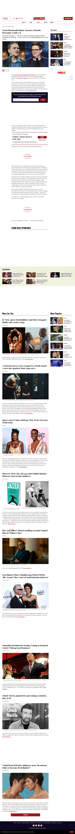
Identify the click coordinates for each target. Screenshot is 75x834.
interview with (25, 75)
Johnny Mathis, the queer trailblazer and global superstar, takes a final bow (66, 275)
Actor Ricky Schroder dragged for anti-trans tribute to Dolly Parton (68, 357)
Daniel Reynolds (5, 325)
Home (3, 26)
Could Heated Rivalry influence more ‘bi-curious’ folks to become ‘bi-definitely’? (24, 766)
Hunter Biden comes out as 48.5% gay (67, 55)
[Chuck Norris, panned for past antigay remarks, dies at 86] (25, 716)
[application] (61, 74)
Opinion (51, 22)
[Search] (62, 18)
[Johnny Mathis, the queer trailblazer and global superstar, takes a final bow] (55, 274)
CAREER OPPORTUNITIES (25, 822)
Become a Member (42, 137)
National (65, 34)
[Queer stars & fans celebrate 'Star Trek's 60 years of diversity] (25, 440)
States (65, 360)
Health (38, 22)
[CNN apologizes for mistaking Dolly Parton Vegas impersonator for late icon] (56, 62)
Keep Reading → (29, 359)
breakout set (22, 78)
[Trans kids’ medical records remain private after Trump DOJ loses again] (56, 337)
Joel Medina (5, 535)
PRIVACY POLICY (40, 822)
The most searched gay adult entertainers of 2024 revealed (42, 281)
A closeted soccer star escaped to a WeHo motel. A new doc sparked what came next (24, 367)
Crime (65, 42)
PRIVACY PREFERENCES (47, 822)
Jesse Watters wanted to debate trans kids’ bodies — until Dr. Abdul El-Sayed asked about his (68, 349)
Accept (71, 831)
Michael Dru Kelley (6, 770)
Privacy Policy (23, 831)
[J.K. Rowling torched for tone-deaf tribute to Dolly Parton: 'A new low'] (56, 320)
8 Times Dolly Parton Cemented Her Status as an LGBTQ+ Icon (18, 275)
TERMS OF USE (54, 822)
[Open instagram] (22, 18)
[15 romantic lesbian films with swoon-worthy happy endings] (31, 274)
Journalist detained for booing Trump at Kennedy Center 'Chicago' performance (25, 646)
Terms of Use (31, 831)
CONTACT (15, 822)
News (31, 22)
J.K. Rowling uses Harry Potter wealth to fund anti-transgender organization (18, 282)
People (65, 318)
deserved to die (32, 90)
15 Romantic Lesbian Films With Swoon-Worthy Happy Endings (42, 275)
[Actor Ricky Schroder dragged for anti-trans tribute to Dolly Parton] (56, 354)
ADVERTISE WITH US (33, 822)
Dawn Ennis (4, 425)
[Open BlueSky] (16, 18)
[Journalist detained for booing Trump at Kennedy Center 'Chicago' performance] (25, 665)
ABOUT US (19, 822)
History (45, 22)
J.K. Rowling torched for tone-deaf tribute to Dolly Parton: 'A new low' (68, 323)
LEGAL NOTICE (59, 822)
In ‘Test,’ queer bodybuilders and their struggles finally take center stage (24, 321)
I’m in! (43, 100)
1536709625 (27, 209)
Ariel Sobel (7, 69)
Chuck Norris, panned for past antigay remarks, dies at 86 (24, 697)
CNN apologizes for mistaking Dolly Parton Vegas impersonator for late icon (68, 65)
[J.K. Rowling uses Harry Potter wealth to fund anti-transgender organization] (7, 281)
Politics (23, 22)
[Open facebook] (14, 18)
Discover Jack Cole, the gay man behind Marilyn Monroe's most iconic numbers (24, 475)
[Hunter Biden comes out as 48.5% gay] (56, 53)
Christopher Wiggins (6, 580)
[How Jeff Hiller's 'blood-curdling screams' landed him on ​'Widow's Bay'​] (25, 551)
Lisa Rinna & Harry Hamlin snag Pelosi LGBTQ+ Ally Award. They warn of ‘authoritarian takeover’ (25, 576)
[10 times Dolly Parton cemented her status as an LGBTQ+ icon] (7, 274)
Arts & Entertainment (10, 26)
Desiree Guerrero (5, 371)
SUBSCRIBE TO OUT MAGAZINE (5, 18)
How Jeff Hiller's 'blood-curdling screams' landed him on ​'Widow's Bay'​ (25, 531)
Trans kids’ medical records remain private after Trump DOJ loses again (68, 340)
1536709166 (28, 156)
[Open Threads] (19, 18)
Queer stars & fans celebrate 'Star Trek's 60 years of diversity (25, 421)
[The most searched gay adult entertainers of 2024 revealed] (31, 281)
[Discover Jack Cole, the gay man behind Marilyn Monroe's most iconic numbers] (25, 494)
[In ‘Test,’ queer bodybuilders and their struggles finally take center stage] (25, 340)
